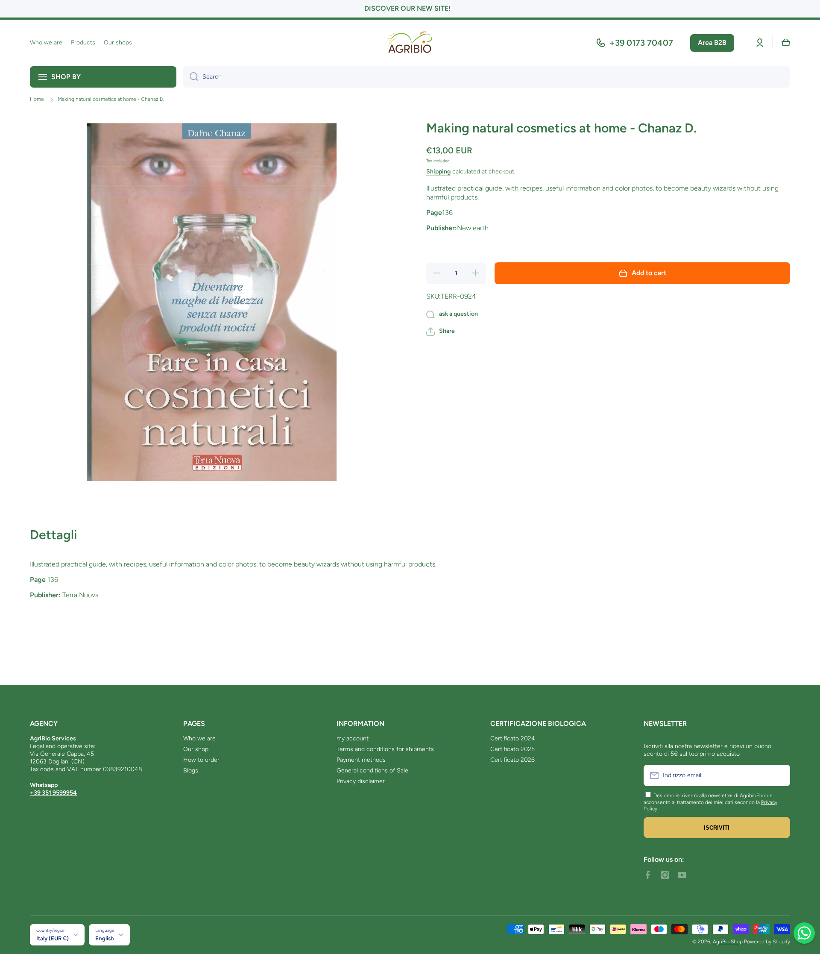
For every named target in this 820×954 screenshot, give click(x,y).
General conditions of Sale (372, 770)
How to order (201, 759)
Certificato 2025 (512, 749)
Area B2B (712, 42)
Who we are (199, 738)
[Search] (190, 77)
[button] (786, 42)
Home (37, 99)
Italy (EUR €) (52, 938)
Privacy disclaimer (361, 781)
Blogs (190, 770)
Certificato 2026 (512, 759)
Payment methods (361, 759)
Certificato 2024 (512, 738)
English (104, 938)
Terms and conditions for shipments (385, 749)
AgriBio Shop (728, 942)
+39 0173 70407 (641, 43)
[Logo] (410, 43)
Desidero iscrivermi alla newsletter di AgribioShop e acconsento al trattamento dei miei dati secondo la (708, 799)
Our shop (195, 749)
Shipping (438, 171)
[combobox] (486, 77)
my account (353, 738)
